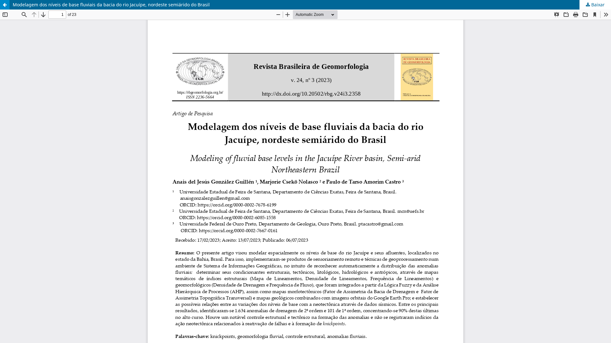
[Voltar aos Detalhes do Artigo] (5, 5)
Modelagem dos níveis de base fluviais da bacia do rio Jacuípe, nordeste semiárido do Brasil (111, 5)
